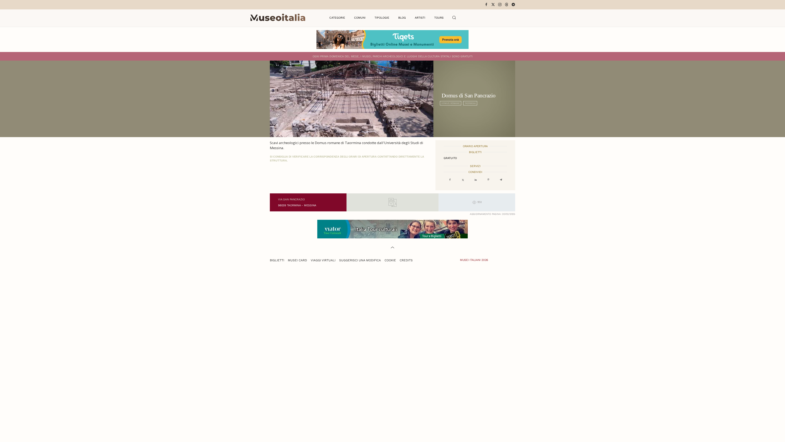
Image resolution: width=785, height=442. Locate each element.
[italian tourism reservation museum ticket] (392, 39)
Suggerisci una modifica (360, 260)
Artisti (420, 17)
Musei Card (297, 260)
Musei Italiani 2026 (474, 260)
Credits (406, 260)
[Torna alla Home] (277, 17)
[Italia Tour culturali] (392, 229)
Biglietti (277, 260)
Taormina (470, 103)
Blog (402, 17)
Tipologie (382, 17)
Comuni (360, 17)
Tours (439, 17)
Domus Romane (450, 103)
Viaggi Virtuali (323, 260)
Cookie (390, 260)
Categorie (337, 17)
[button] (454, 17)
